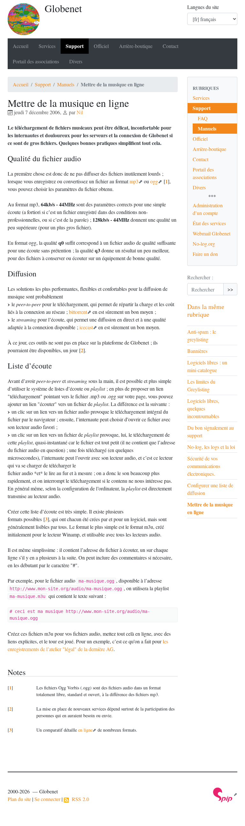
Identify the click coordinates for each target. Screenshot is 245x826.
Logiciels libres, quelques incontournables (203, 408)
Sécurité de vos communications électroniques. (203, 466)
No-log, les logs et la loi (211, 446)
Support (75, 46)
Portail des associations (36, 61)
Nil (80, 112)
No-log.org (204, 243)
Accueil (20, 46)
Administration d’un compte (208, 209)
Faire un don (205, 253)
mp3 (134, 181)
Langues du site (203, 7)
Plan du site (19, 799)
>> (230, 289)
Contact (170, 46)
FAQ (203, 118)
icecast (86, 327)
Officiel (101, 46)
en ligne (85, 730)
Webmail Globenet (211, 233)
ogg (154, 181)
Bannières (197, 350)
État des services (209, 223)
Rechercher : (200, 277)
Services (47, 46)
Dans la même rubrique (205, 310)
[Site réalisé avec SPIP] (225, 794)
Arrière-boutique (135, 46)
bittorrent (78, 311)
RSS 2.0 (79, 799)
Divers (75, 61)
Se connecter (47, 799)
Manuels (65, 84)
